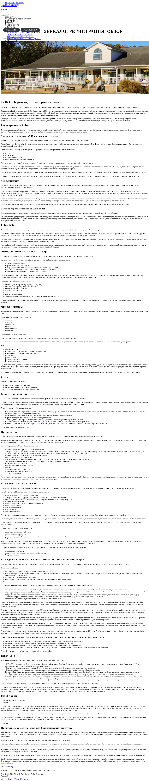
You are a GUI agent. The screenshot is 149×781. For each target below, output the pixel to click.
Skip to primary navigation (14, 3)
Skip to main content (12, 5)
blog (11, 767)
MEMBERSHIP (30, 30)
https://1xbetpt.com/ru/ (48, 422)
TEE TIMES (11, 30)
